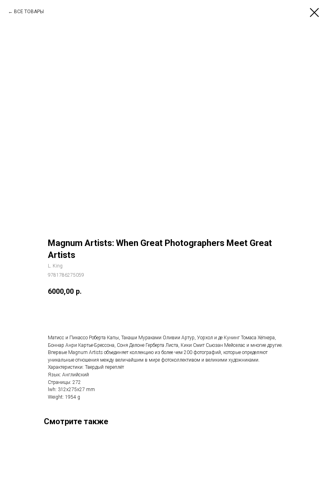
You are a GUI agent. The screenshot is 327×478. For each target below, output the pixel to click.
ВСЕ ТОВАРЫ (29, 11)
